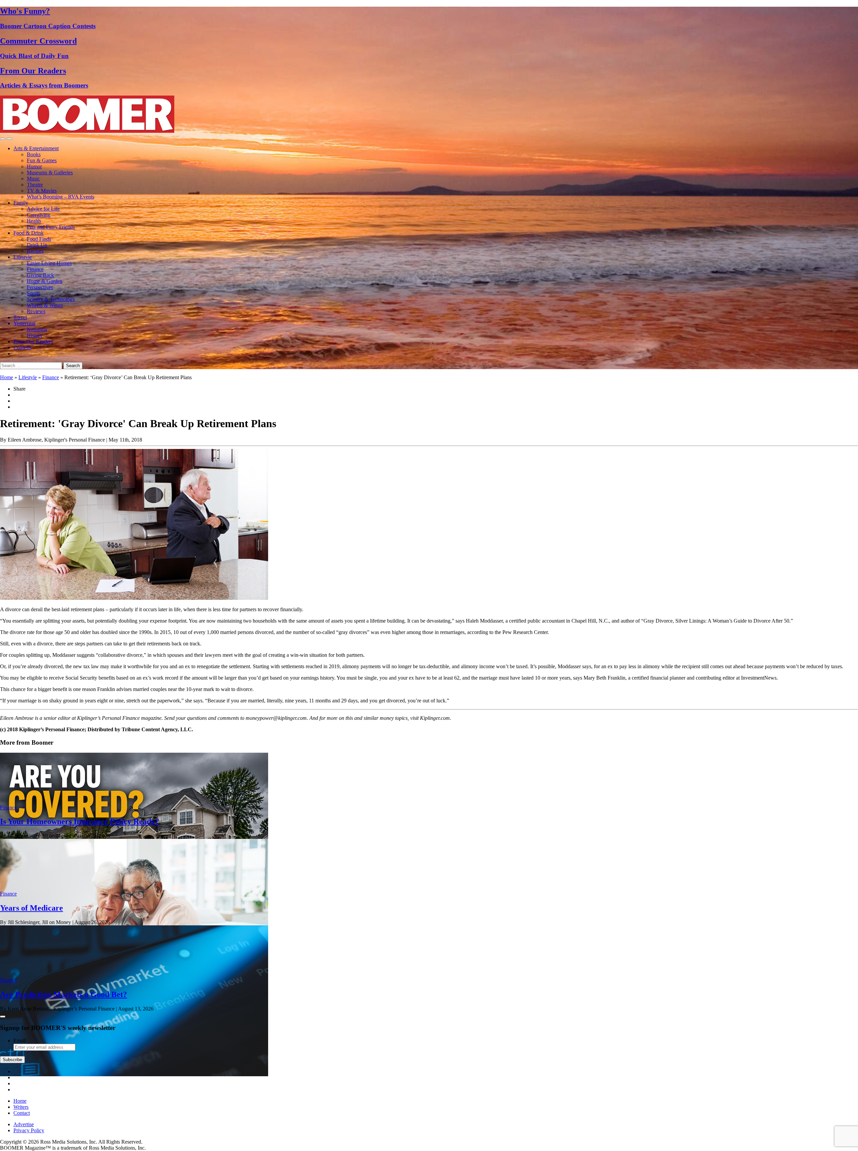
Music (33, 178)
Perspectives (40, 287)
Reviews (36, 311)
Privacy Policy (28, 1130)
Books (34, 154)
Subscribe (12, 1059)
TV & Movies (42, 190)
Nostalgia (37, 329)
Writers (20, 1107)
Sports (33, 293)
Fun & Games (42, 160)
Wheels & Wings (45, 305)
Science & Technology (51, 299)
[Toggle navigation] (2, 139)
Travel (20, 317)
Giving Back (40, 275)
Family (20, 203)
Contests (22, 347)
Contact (21, 1113)
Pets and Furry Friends (51, 227)
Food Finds (39, 239)
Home (6, 377)
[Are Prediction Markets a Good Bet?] (134, 1074)
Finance (35, 269)
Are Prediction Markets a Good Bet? (63, 994)
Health (34, 221)
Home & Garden (44, 281)
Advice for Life (43, 209)
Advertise (23, 1124)
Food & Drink (28, 233)
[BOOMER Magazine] (87, 131)
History (35, 335)
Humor (34, 166)
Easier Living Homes (49, 263)
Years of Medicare (31, 908)
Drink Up (37, 245)
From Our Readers (33, 341)
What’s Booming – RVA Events (60, 196)
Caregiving (38, 215)
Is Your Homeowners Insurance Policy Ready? (79, 821)
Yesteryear (24, 323)
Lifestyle (22, 257)
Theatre (35, 184)
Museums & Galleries (50, 172)
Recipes (35, 251)
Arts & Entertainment (36, 148)
